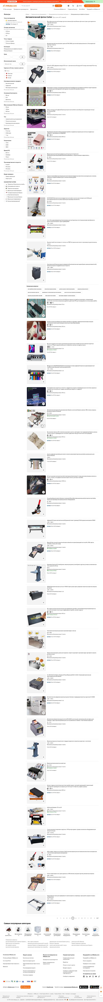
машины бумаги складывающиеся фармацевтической (38, 945)
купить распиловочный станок (58, 945)
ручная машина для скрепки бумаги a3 (16, 941)
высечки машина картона (33, 292)
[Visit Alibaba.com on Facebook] (84, 976)
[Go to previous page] (57, 918)
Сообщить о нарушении (69, 976)
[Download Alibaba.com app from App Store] (83, 987)
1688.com (36, 993)
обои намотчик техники (50, 295)
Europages (73, 993)
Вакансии (5, 966)
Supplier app (50, 987)
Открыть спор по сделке (69, 965)
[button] (53, 6)
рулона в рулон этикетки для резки (66, 289)
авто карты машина (33, 941)
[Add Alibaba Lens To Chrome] (26, 987)
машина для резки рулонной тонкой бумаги (38, 943)
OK (22, 57)
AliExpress (30, 993)
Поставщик (57, 28)
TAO (63, 993)
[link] (101, 988)
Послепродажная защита (29, 968)
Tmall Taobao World (44, 993)
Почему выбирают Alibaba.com (10, 958)
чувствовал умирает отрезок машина (67, 295)
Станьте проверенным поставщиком (88, 967)
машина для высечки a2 (83, 289)
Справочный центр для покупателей (68, 958)
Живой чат (65, 962)
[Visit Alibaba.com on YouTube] (96, 976)
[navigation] (14, 467)
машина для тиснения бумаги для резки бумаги (60, 941)
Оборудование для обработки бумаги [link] (80, 14)
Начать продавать (87, 960)
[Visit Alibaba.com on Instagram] (93, 976)
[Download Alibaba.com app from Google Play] (95, 987)
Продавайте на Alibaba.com (89, 958)
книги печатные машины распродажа (72, 292)
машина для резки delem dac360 (35, 295)
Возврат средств (67, 968)
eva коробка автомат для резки (34, 289)
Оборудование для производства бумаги (59, 14)
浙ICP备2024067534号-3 (90, 999)
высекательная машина (12, 947)
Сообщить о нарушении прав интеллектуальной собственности (70, 972)
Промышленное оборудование (38, 14)
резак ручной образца (78, 941)
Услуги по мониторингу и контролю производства (29, 971)
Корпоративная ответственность (11, 963)
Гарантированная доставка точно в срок (31, 964)
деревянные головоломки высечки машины (51, 292)
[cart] (73, 6)
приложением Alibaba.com (71, 987)
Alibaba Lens (11, 987)
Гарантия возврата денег (29, 960)
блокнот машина (54, 943)
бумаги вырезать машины (79, 943)
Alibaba (27, 14)
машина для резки (55, 947)
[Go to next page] (94, 918)
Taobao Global (57, 993)
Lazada (51, 993)
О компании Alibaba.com (9, 954)
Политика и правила (28, 975)
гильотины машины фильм (50, 289)
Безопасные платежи (28, 958)
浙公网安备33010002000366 (76, 999)
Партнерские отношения (89, 970)
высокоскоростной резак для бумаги (82, 945)
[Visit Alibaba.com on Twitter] (90, 976)
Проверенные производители (50, 959)
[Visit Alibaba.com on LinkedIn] (87, 976)
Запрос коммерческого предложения (48, 963)
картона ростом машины (13, 943)
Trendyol (68, 993)
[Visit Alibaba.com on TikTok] (99, 976)
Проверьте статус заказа (89, 963)
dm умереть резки (11, 945)
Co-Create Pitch (7, 960)
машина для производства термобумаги (38, 947)
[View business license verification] (65, 999)
